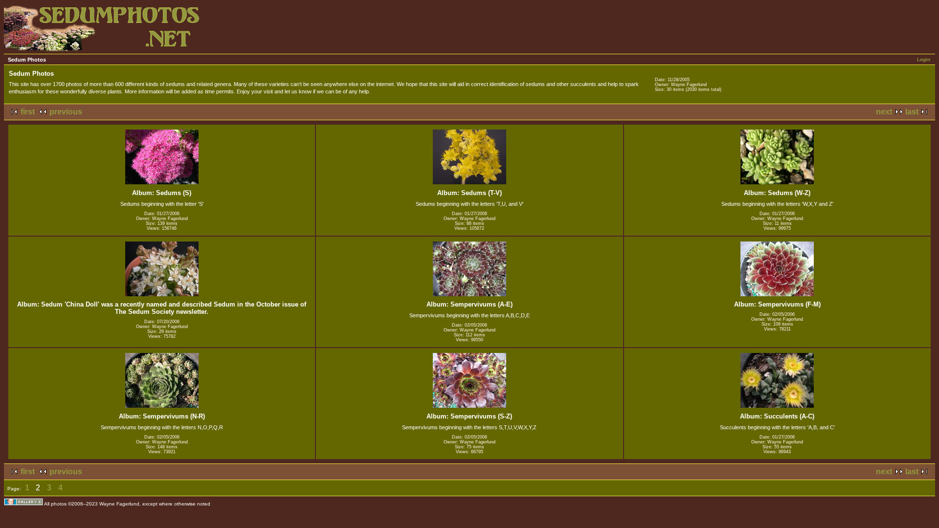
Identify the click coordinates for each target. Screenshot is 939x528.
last (911, 112)
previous (65, 112)
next (884, 112)
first (28, 112)
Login (923, 59)
